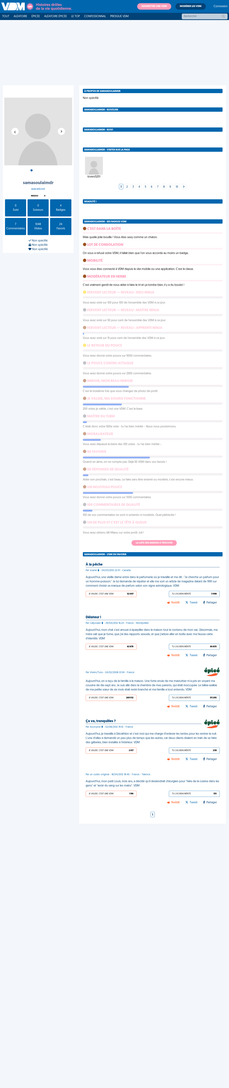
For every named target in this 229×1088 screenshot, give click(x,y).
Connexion (221, 6)
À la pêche (94, 564)
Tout (5, 16)
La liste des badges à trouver (154, 543)
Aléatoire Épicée (55, 16)
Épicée (35, 16)
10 (177, 187)
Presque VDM (119, 16)
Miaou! (34, 196)
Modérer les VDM (190, 6)
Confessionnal (95, 16)
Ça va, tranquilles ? (101, 721)
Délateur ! (93, 617)
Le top (75, 16)
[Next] (183, 187)
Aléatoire (20, 16)
